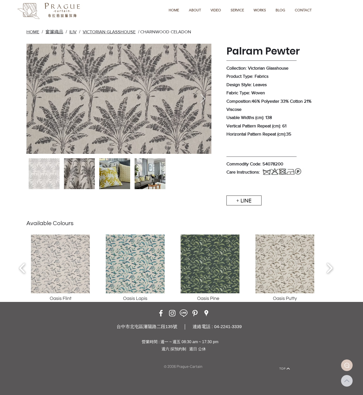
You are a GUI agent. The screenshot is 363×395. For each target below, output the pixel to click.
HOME (32, 31)
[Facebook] (161, 313)
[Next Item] (203, 99)
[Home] (74, 362)
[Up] (347, 381)
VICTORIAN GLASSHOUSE (109, 31)
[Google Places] (206, 313)
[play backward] (22, 268)
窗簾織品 (54, 31)
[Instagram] (172, 313)
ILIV (73, 31)
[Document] (347, 365)
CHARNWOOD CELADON (165, 31)
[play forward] (329, 268)
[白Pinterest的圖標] (195, 313)
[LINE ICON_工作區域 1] (183, 313)
